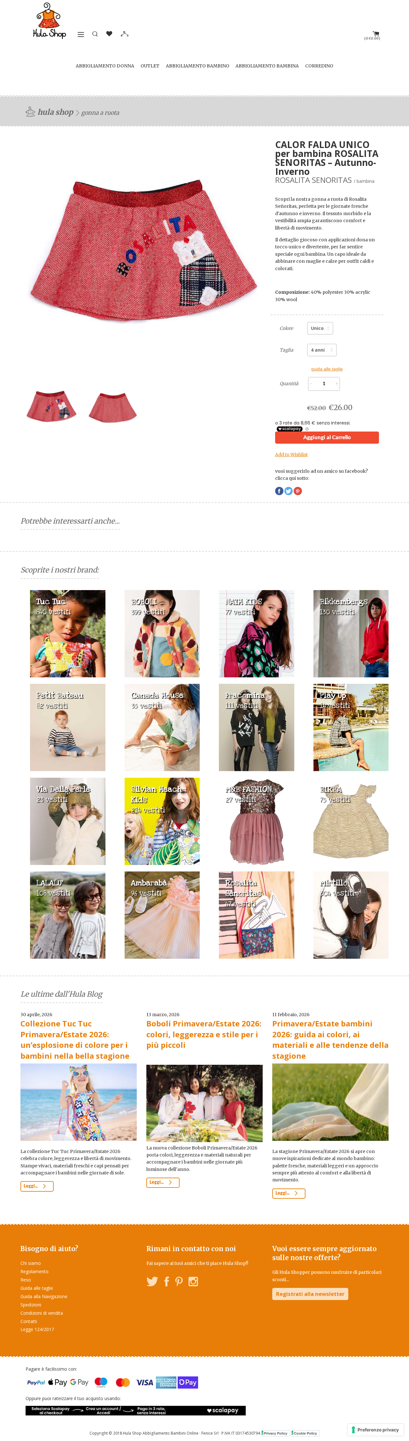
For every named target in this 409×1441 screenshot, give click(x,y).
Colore (286, 328)
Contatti (28, 1321)
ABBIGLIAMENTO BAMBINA (267, 66)
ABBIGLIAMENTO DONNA (105, 66)
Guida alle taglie (36, 1288)
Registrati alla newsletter (310, 1293)
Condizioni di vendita (41, 1313)
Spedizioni (30, 1305)
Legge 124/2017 (37, 1329)
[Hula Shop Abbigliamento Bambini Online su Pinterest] (179, 1283)
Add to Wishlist (291, 454)
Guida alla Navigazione (43, 1296)
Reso (25, 1280)
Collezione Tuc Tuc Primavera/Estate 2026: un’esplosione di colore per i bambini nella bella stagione (74, 1039)
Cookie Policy (305, 1433)
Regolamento (34, 1271)
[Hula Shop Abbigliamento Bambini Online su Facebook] (166, 1283)
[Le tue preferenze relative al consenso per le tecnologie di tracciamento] (375, 1430)
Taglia (286, 350)
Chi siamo (30, 1263)
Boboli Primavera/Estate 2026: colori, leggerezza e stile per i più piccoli (203, 1034)
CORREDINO (319, 66)
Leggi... (31, 1186)
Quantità (289, 383)
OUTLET (150, 66)
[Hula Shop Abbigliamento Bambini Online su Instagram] (193, 1283)
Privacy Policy (275, 1433)
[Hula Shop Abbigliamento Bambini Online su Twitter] (152, 1283)
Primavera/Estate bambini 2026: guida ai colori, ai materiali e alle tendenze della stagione (330, 1039)
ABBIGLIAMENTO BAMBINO (197, 66)
